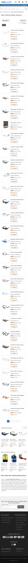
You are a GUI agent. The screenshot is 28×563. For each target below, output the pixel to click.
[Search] (26, 8)
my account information (8, 517)
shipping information (21, 517)
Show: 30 (22, 20)
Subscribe (20, 506)
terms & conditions (21, 524)
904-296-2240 (19, 551)
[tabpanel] (14, 221)
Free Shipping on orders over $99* (14, 5)
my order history (6, 520)
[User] (22, 2)
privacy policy (19, 527)
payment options (6, 522)
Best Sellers (5, 20)
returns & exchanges (21, 520)
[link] (17, 33)
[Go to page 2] (19, 421)
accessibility (19, 529)
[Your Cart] (19, 2)
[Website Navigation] (26, 2)
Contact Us (20, 549)
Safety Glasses (6, 12)
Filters (4, 25)
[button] (23, 427)
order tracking (19, 522)
